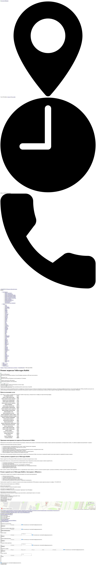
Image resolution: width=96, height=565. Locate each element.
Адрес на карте (20, 512)
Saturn (6, 351)
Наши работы (5, 363)
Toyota (6, 358)
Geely (6, 323)
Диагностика (55, 510)
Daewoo (6, 316)
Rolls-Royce (7, 349)
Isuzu (6, 330)
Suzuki (6, 357)
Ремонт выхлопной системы (34, 510)
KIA (5, 333)
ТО (58, 510)
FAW (6, 319)
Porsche (6, 347)
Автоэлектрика (50, 510)
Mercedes (6, 341)
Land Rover (7, 336)
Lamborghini (7, 335)
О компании (7, 511)
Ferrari (6, 320)
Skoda (6, 353)
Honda (6, 326)
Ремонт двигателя (6, 510)
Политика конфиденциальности (6, 514)
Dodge (6, 318)
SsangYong (7, 355)
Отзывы (28, 511)
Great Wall (7, 325)
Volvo (6, 361)
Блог (3, 362)
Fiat (5, 321)
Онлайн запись (5, 365)
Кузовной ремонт (43, 510)
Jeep (5, 332)
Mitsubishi (7, 343)
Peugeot (6, 346)
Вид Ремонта (5, 292)
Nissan (6, 344)
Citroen (6, 315)
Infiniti (6, 329)
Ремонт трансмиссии (14, 510)
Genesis (6, 324)
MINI (6, 342)
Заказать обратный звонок (12, 289)
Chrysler (6, 314)
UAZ (6, 359)
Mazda (6, 340)
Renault (6, 348)
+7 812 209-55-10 (3, 289)
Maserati (6, 339)
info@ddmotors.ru (26, 512)
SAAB (6, 350)
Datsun (6, 317)
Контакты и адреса (13, 511)
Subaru (6, 356)
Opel (6, 345)
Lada (6, 334)
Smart (6, 354)
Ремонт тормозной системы (23, 510)
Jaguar (6, 331)
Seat (5, 352)
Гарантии (19, 511)
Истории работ (24, 511)
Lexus (6, 337)
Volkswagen (7, 360)
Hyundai (6, 328)
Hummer (6, 327)
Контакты (4, 364)
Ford (6, 322)
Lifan (6, 338)
